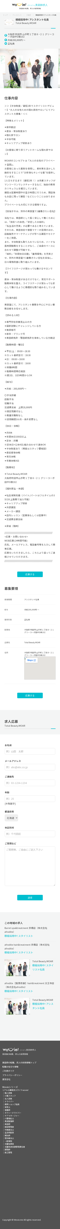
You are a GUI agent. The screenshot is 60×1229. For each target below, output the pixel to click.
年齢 (7, 792)
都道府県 (9, 811)
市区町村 (9, 827)
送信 (30, 897)
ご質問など (10, 843)
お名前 (8, 745)
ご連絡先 (9, 776)
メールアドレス (13, 760)
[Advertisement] (30, 1184)
